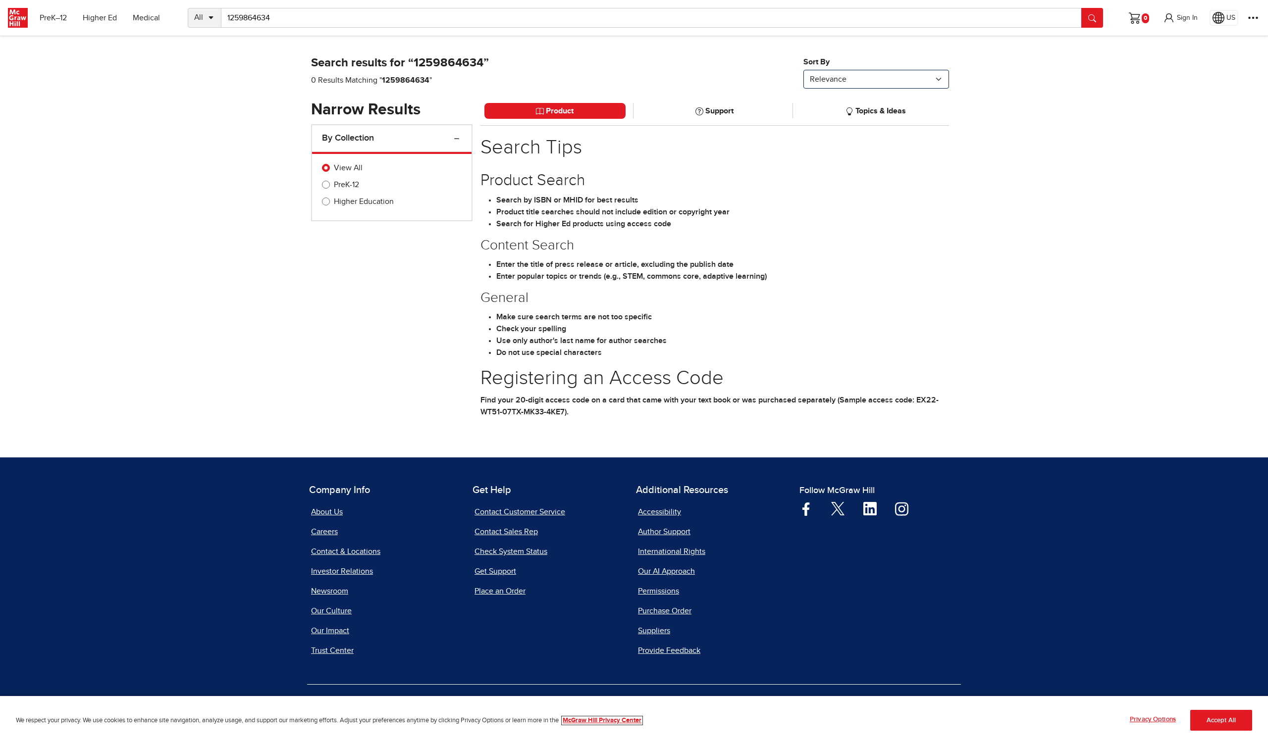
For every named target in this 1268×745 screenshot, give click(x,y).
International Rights (671, 551)
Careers (324, 532)
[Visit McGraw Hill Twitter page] (838, 508)
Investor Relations (342, 571)
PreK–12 (53, 18)
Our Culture (331, 611)
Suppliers (654, 631)
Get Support (495, 571)
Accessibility (659, 512)
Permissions (658, 591)
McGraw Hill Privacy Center (602, 720)
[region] (634, 720)
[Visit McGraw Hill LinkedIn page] (870, 508)
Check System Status (511, 551)
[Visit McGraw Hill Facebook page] (806, 508)
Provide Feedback (669, 650)
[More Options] (1253, 18)
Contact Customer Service (520, 512)
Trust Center (332, 650)
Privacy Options (1153, 719)
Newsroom (329, 591)
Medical (146, 18)
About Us (327, 512)
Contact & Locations (345, 551)
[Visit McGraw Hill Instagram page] (901, 508)
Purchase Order (664, 611)
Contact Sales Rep (506, 532)
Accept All (1221, 720)
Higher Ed (100, 18)
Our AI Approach (666, 571)
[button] (1180, 18)
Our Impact (330, 631)
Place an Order (500, 591)
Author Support (664, 532)
